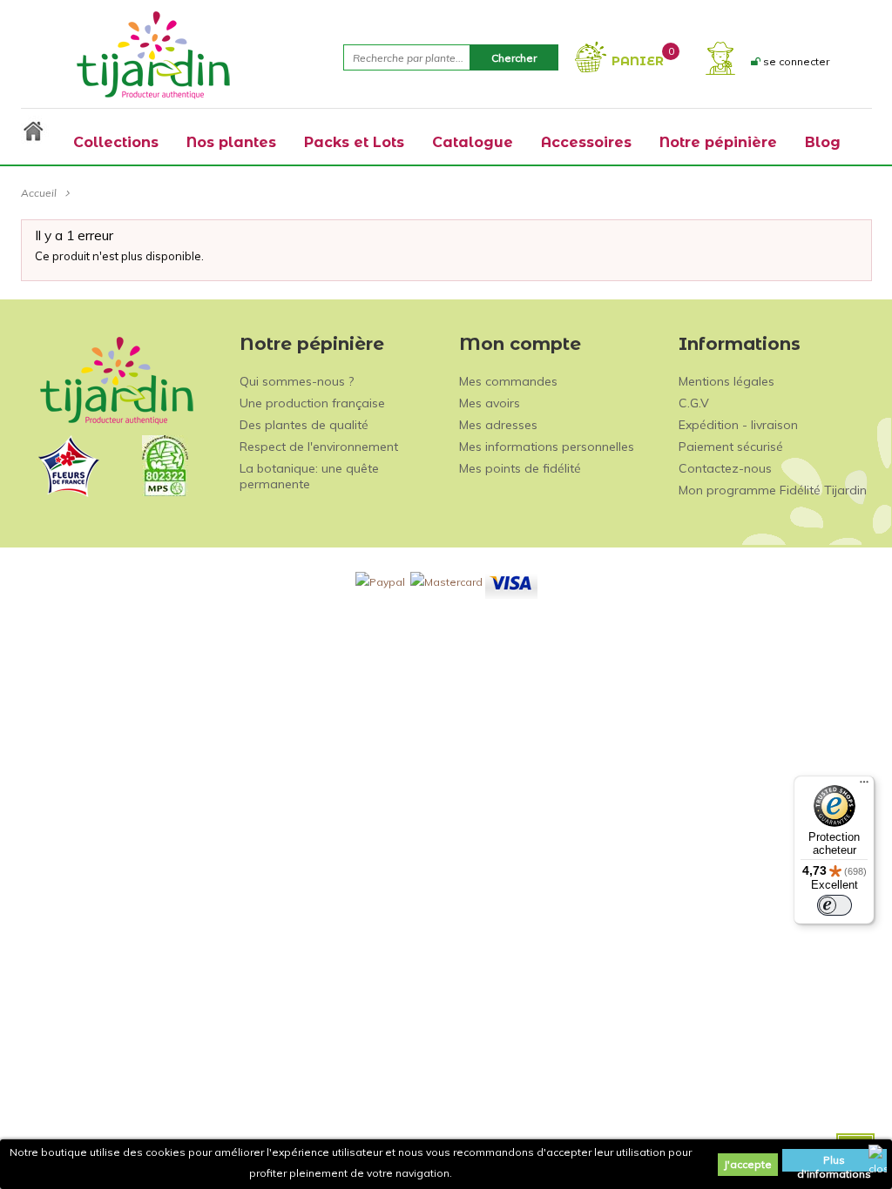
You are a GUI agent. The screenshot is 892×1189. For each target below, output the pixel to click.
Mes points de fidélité (520, 468)
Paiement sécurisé (731, 446)
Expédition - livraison (738, 425)
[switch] (834, 905)
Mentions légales (726, 381)
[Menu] (864, 786)
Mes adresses (498, 425)
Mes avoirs (489, 403)
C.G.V (694, 403)
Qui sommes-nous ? (297, 381)
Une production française (312, 403)
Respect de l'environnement (319, 446)
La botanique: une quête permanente (309, 476)
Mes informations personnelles (546, 446)
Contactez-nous (725, 468)
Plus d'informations (834, 1162)
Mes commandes (508, 381)
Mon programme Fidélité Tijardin (773, 490)
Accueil (39, 192)
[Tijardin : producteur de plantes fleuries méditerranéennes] (153, 54)
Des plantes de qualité (304, 425)
